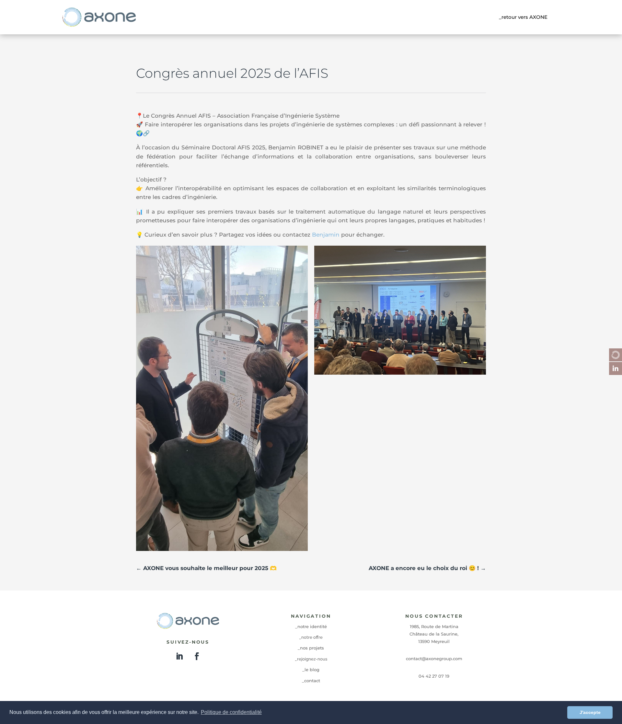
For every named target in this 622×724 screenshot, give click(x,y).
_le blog (310, 669)
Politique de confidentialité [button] (231, 712)
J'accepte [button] (590, 712)
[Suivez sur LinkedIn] (179, 656)
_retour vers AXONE (523, 17)
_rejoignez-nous (311, 659)
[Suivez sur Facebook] (196, 656)
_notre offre (311, 637)
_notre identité (311, 626)
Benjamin (326, 234)
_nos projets (311, 647)
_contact (311, 680)
